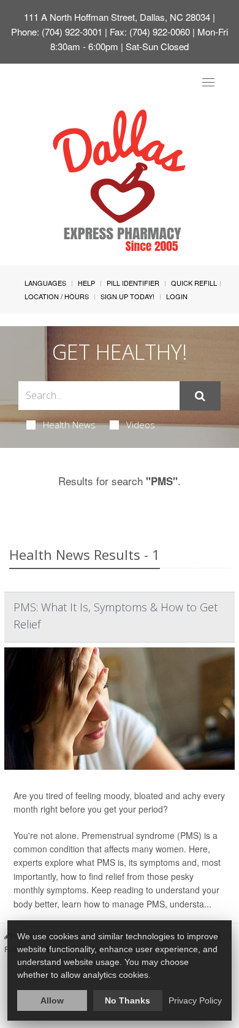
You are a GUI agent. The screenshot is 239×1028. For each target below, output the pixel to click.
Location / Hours (57, 296)
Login (177, 296)
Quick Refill (194, 283)
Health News (69, 425)
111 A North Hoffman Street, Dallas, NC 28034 (117, 16)
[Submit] (200, 396)
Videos (140, 425)
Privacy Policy (195, 1000)
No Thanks (127, 1000)
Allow (52, 1000)
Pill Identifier (133, 283)
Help (86, 283)
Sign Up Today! (127, 296)
